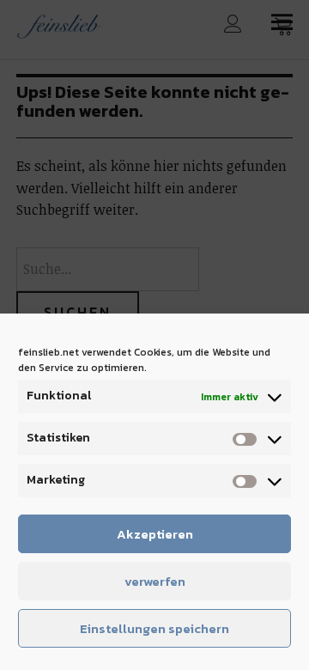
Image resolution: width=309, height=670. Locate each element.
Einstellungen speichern (154, 628)
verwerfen (154, 581)
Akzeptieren (155, 534)
